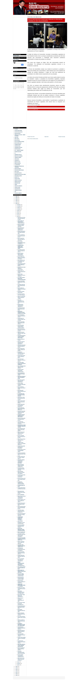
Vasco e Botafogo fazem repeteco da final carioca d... (22, 367)
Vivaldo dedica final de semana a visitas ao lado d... (21, 356)
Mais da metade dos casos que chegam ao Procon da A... (21, 239)
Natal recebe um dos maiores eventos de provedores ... (21, 659)
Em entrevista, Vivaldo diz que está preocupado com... (21, 603)
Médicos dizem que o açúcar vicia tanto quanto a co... (21, 433)
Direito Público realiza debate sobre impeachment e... (21, 595)
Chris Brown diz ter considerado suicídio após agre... (21, 469)
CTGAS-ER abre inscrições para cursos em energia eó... (21, 549)
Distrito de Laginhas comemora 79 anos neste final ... (21, 225)
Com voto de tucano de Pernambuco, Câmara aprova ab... (21, 514)
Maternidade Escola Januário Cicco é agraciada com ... (21, 229)
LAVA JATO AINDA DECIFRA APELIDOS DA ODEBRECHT (21, 363)
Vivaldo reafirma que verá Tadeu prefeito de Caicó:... (21, 556)
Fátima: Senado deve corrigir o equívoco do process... (21, 349)
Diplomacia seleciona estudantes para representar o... (21, 342)
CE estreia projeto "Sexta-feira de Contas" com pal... (21, 635)
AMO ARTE (16, 137)
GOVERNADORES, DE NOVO (21, 486)
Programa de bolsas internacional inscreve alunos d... (21, 552)
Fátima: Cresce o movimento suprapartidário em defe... (21, 599)
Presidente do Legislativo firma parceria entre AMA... (21, 482)
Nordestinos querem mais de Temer (21, 292)
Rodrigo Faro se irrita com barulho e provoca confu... (21, 588)
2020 (16, 197)
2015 (16, 666)
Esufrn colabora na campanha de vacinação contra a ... (21, 289)
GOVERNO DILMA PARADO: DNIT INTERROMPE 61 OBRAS (21, 247)
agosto (18, 210)
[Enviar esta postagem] (38, 104)
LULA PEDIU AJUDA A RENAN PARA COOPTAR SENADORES (21, 278)
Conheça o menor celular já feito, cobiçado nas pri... (21, 370)
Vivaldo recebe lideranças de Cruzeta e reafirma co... (21, 275)
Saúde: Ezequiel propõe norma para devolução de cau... (21, 507)
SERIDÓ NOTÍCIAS (18, 181)
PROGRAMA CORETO (18, 175)
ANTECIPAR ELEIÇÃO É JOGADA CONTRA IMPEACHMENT (21, 336)
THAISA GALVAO (17, 187)
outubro (18, 207)
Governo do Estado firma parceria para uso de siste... (21, 436)
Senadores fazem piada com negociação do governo (21, 419)
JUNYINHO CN (17, 160)
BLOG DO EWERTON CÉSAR (19, 141)
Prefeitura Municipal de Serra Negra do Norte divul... (21, 504)
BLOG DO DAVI (17, 140)
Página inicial (46, 136)
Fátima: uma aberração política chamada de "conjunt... (21, 297)
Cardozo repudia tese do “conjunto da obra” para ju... (21, 235)
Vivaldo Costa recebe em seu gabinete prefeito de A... (21, 405)
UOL (15, 191)
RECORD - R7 (17, 177)
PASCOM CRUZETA (18, 168)
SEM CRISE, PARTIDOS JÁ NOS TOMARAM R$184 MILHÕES (21, 645)
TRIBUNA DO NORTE (18, 190)
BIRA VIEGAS (17, 138)
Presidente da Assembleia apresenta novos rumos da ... (21, 353)
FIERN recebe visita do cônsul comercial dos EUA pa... (21, 401)
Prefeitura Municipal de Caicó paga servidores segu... (21, 232)
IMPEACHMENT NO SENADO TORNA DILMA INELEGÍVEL (22, 571)
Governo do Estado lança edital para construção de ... (21, 559)
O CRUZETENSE (17, 164)
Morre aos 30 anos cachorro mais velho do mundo (21, 388)
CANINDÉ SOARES (18, 144)
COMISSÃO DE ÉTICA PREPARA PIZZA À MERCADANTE (21, 415)
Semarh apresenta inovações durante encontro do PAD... (21, 578)
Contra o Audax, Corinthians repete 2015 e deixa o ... (21, 384)
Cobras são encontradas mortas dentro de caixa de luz (21, 652)
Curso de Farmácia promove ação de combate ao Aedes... (21, 326)
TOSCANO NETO (17, 188)
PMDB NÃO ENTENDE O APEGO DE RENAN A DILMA (21, 377)
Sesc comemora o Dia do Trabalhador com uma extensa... (21, 261)
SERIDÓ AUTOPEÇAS (18, 180)
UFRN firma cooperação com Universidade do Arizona (21, 346)
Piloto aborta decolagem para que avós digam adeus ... (21, 592)
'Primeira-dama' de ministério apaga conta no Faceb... (21, 319)
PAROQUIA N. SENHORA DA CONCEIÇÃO (19, 167)
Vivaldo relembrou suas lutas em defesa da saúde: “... (21, 500)
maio (18, 214)
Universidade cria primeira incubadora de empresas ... (21, 628)
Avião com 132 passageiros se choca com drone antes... (21, 522)
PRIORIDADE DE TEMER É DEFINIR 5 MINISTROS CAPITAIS (22, 426)
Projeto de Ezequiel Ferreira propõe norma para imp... (21, 614)
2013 (16, 669)
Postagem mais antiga (61, 136)
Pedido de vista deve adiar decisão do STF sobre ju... (21, 322)
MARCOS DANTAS (18, 163)
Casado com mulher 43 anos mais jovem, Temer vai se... (21, 454)
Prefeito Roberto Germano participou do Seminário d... (21, 581)
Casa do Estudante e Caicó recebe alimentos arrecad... (21, 315)
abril (18, 216)
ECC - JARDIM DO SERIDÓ (19, 150)
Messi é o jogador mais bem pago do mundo (21, 532)
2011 (16, 672)
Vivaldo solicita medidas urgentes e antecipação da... (22, 638)
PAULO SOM (17, 171)
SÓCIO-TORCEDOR (21, 494)
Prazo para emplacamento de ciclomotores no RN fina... (21, 301)
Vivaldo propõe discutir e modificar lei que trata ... (21, 488)
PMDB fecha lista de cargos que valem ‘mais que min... (21, 333)
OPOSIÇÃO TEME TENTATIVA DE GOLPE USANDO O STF (21, 546)
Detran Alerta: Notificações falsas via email (21, 610)
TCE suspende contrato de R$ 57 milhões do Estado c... (21, 264)
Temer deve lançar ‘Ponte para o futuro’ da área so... (21, 360)
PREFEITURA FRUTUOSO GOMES (20, 174)
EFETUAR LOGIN (16, 55)
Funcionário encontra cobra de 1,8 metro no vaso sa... (21, 250)
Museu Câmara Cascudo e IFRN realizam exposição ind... (22, 497)
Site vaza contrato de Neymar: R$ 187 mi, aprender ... (21, 648)
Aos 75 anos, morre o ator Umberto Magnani (21, 294)
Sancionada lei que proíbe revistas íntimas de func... (21, 492)
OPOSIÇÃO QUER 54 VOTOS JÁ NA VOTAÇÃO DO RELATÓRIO (21, 461)
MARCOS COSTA (17, 161)
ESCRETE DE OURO (18, 151)
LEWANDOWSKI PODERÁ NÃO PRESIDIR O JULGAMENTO (20, 518)
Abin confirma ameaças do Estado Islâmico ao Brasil (21, 567)
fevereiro (18, 663)
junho (18, 213)
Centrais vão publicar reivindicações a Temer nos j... (21, 282)
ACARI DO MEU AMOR (18, 130)
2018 (16, 200)
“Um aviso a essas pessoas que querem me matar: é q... (21, 511)
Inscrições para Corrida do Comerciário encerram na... (21, 476)
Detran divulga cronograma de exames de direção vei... (21, 242)
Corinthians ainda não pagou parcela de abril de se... (21, 285)
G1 (15, 153)
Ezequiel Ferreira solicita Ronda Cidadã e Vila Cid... (21, 642)
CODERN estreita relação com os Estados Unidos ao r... (21, 443)
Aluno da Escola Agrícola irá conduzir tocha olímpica (21, 472)
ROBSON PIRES (17, 178)
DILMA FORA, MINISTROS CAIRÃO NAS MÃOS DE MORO (21, 529)
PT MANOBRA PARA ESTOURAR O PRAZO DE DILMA (21, 394)
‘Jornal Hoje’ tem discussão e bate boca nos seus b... (21, 422)
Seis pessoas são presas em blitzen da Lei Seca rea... (22, 391)
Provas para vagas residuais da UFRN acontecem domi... (21, 574)
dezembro (19, 204)
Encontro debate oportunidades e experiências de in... (21, 655)
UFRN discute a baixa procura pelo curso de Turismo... (21, 398)
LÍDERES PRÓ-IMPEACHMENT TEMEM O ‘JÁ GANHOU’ (21, 585)
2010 (16, 673)
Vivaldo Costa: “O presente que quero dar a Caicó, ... (21, 271)
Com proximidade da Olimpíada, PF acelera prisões (21, 374)
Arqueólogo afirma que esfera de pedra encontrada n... (21, 535)
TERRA (16, 184)
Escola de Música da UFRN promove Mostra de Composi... (21, 257)
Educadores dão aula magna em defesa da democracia (21, 631)
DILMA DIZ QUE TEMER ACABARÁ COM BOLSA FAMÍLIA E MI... (21, 539)
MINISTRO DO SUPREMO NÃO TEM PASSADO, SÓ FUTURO (21, 312)
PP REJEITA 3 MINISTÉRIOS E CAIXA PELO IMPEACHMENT (21, 624)
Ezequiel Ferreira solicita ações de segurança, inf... (20, 305)
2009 (16, 675)
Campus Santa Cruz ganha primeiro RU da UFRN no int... (21, 408)
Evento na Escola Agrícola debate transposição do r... (21, 254)
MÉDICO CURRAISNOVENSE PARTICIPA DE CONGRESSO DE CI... (21, 564)
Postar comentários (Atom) (34, 138)
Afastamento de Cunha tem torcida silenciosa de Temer (21, 218)
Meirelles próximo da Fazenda (21, 340)
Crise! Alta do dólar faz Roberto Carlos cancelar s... (21, 617)
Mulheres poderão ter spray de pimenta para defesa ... (21, 621)
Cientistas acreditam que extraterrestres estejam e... (21, 526)
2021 (16, 196)
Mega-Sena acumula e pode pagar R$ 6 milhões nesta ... (21, 381)
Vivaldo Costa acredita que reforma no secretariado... (21, 447)
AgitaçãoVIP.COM (17, 133)
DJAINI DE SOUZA (18, 148)
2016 (16, 203)
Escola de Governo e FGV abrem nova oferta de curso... (21, 329)
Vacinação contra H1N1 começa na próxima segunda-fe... (21, 412)
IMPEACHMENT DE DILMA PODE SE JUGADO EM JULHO (21, 222)
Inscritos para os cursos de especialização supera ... (21, 450)
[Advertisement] (19, 35)
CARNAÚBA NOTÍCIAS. (18, 147)
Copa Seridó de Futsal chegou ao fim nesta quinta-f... (21, 429)
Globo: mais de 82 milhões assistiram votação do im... (21, 465)
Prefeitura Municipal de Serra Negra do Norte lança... (21, 607)
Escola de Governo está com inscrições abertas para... (21, 479)
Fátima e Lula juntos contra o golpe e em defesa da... (21, 542)
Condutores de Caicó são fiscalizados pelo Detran (21, 309)
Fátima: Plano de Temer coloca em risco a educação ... (21, 440)
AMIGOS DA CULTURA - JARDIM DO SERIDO (20, 135)
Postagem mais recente (30, 136)
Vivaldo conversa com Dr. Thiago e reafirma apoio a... (21, 457)
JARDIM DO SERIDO (18, 157)
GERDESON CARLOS (18, 154)
